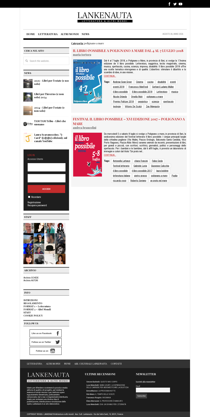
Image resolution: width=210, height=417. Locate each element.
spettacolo (168, 101)
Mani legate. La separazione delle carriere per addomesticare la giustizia (107, 386)
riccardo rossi (119, 180)
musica (174, 91)
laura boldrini (162, 170)
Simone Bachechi (93, 382)
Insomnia (106, 397)
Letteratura (162, 91)
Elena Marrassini (92, 401)
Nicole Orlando (120, 96)
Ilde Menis (90, 394)
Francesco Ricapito (94, 397)
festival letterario (121, 165)
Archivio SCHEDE (31, 277)
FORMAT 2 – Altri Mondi (37, 309)
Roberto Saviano (138, 180)
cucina (150, 81)
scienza (155, 101)
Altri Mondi (53, 363)
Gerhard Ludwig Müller (163, 86)
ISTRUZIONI (31, 300)
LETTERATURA (47, 34)
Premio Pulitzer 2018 (123, 101)
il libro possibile (120, 91)
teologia (117, 106)
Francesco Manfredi (138, 86)
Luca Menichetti (92, 385)
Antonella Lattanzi (121, 160)
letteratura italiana (121, 175)
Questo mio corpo (109, 382)
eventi (173, 81)
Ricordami (36, 197)
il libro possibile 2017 (142, 170)
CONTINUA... (110, 76)
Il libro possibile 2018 (142, 91)
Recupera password (37, 205)
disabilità (162, 81)
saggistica (143, 101)
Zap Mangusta (153, 106)
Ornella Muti (137, 96)
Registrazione (34, 202)
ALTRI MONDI (70, 34)
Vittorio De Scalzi (133, 106)
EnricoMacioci (92, 391)
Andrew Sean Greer (122, 81)
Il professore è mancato (111, 401)
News (67, 363)
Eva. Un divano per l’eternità (113, 404)
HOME (30, 34)
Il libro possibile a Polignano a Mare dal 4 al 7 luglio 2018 (128, 50)
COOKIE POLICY (33, 315)
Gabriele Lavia (140, 165)
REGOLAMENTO (33, 303)
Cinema (139, 81)
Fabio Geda (157, 160)
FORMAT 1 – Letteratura (37, 306)
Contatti (116, 363)
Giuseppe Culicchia (160, 165)
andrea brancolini (84, 127)
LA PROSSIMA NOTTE (106, 391)
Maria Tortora (82, 54)
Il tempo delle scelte (105, 394)
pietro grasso (140, 175)
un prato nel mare (158, 180)
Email (138, 386)
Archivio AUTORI (31, 280)
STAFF (27, 312)
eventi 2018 (118, 86)
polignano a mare (155, 96)
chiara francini (141, 160)
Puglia (174, 175)
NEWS (85, 34)
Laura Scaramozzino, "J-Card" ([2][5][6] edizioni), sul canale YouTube (50, 138)
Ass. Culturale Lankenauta (90, 363)
